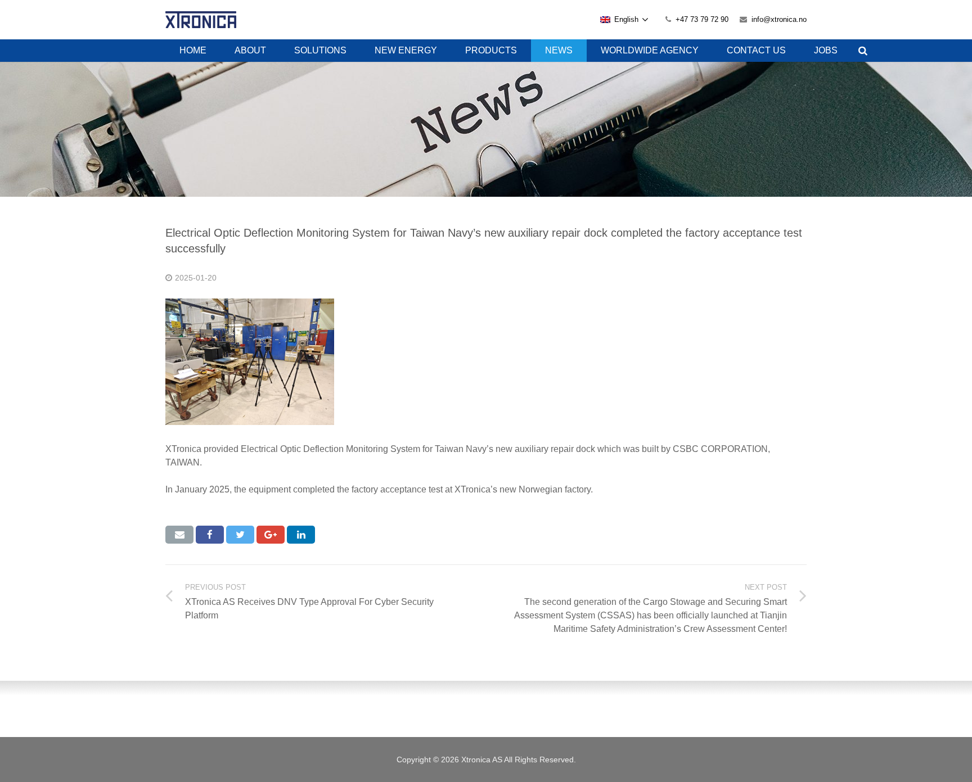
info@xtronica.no (779, 19)
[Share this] (210, 535)
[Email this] (179, 535)
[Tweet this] (240, 535)
